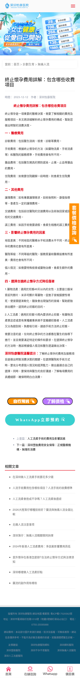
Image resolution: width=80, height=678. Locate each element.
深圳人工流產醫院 (13, 655)
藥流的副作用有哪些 (25, 583)
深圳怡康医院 (47, 97)
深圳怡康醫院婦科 (40, 644)
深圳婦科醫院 (67, 644)
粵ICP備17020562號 (61, 613)
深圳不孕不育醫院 (40, 650)
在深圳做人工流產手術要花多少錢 (33, 477)
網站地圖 (37, 613)
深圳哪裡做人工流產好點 (28, 572)
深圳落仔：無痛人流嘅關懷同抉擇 (33, 535)
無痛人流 (43, 64)
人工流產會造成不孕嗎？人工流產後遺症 (37, 499)
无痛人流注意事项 (23, 524)
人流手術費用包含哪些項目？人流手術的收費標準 (42, 488)
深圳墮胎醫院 (13, 650)
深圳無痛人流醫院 (66, 650)
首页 (16, 64)
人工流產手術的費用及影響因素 (46, 438)
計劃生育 (28, 64)
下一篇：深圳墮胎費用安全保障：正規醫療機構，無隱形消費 (44, 447)
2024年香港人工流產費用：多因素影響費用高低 (41, 546)
